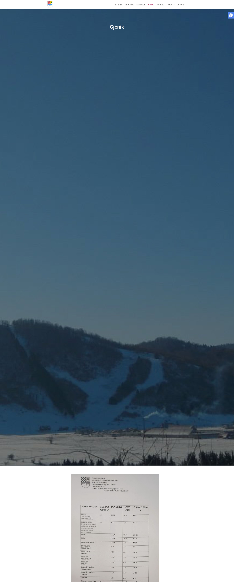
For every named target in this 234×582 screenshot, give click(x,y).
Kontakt (181, 4)
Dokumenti (140, 4)
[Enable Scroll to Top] (229, 577)
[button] (231, 15)
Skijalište (129, 4)
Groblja (171, 4)
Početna (118, 4)
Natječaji (160, 4)
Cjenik (150, 4)
